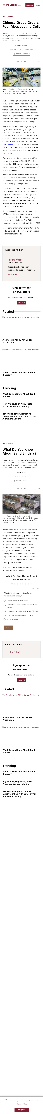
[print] (39, 62)
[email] (29, 62)
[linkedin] (18, 62)
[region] (21, 1105)
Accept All (21, 1109)
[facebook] (14, 62)
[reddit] (25, 62)
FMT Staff (21, 472)
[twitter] (21, 62)
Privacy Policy (22, 1104)
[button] (4, 5)
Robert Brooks (21, 46)
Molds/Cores (8, 17)
